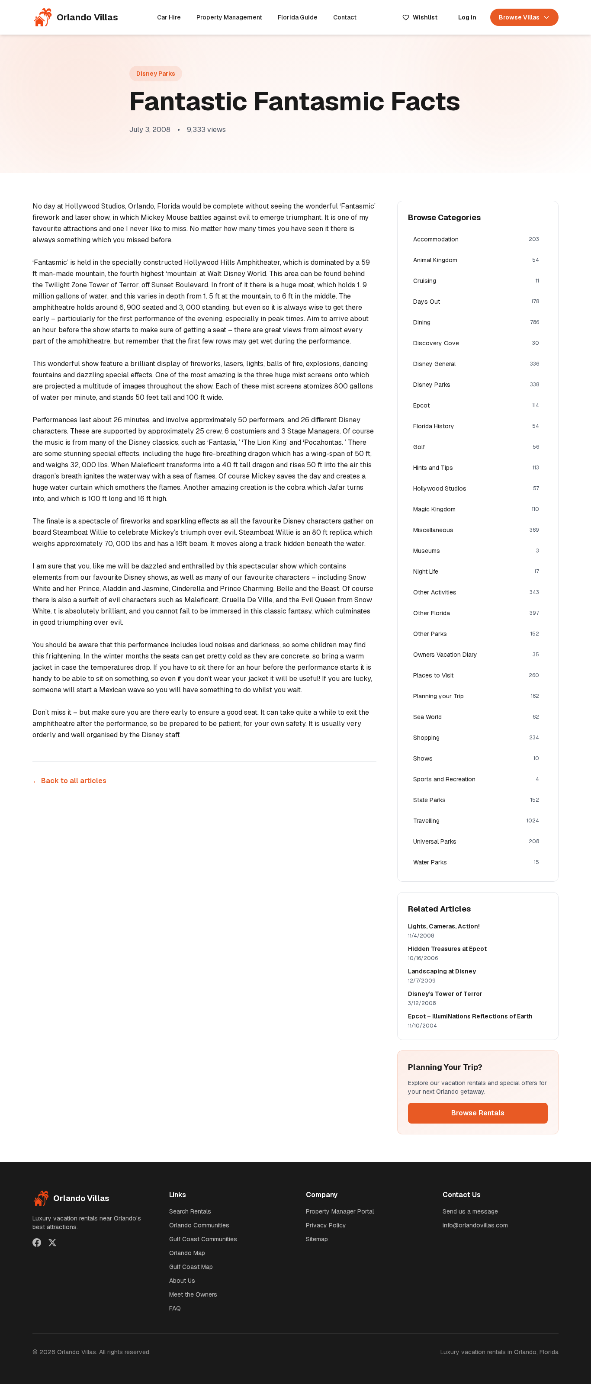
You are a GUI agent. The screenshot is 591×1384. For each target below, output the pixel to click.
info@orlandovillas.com (475, 1225)
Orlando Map (187, 1253)
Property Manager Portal (340, 1211)
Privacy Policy (326, 1225)
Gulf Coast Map (191, 1267)
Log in (467, 17)
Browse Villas (519, 17)
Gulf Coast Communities (203, 1239)
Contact (345, 17)
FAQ (175, 1308)
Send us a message (470, 1211)
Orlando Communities (199, 1225)
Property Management (229, 17)
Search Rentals (190, 1211)
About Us (182, 1280)
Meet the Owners (193, 1294)
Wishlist (425, 17)
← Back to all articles (69, 780)
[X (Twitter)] (52, 1242)
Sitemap (317, 1239)
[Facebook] (36, 1242)
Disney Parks (155, 73)
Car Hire (169, 17)
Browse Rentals (477, 1112)
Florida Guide (298, 17)
